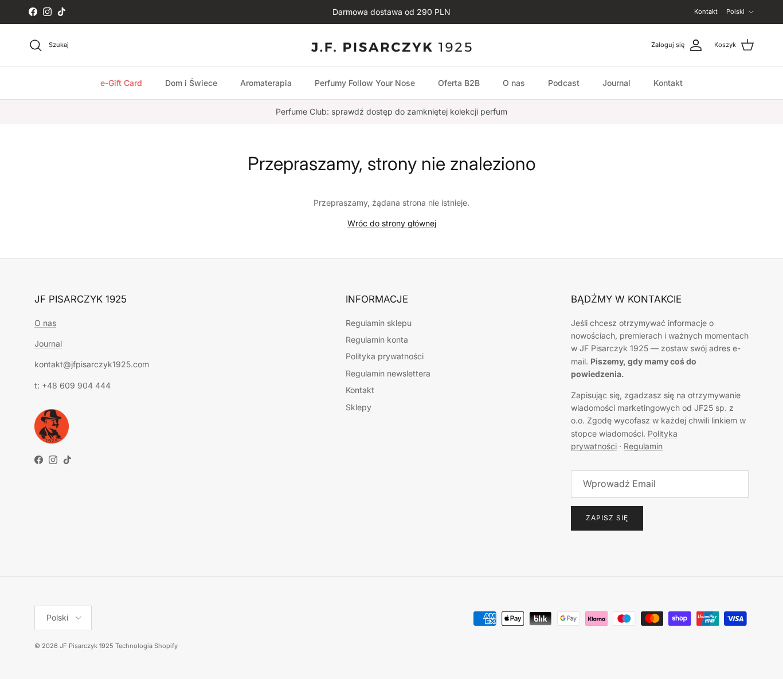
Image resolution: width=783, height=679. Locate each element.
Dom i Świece (191, 83)
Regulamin (643, 446)
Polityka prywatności (385, 356)
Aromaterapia (266, 83)
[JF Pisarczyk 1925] (391, 45)
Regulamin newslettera (388, 373)
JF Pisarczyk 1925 (86, 646)
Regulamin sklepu (379, 323)
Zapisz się (607, 517)
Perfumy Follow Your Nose (365, 83)
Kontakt (706, 11)
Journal (616, 83)
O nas (514, 83)
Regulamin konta (377, 339)
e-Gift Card (121, 83)
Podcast (564, 83)
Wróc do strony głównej (391, 223)
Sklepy (358, 407)
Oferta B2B (459, 83)
